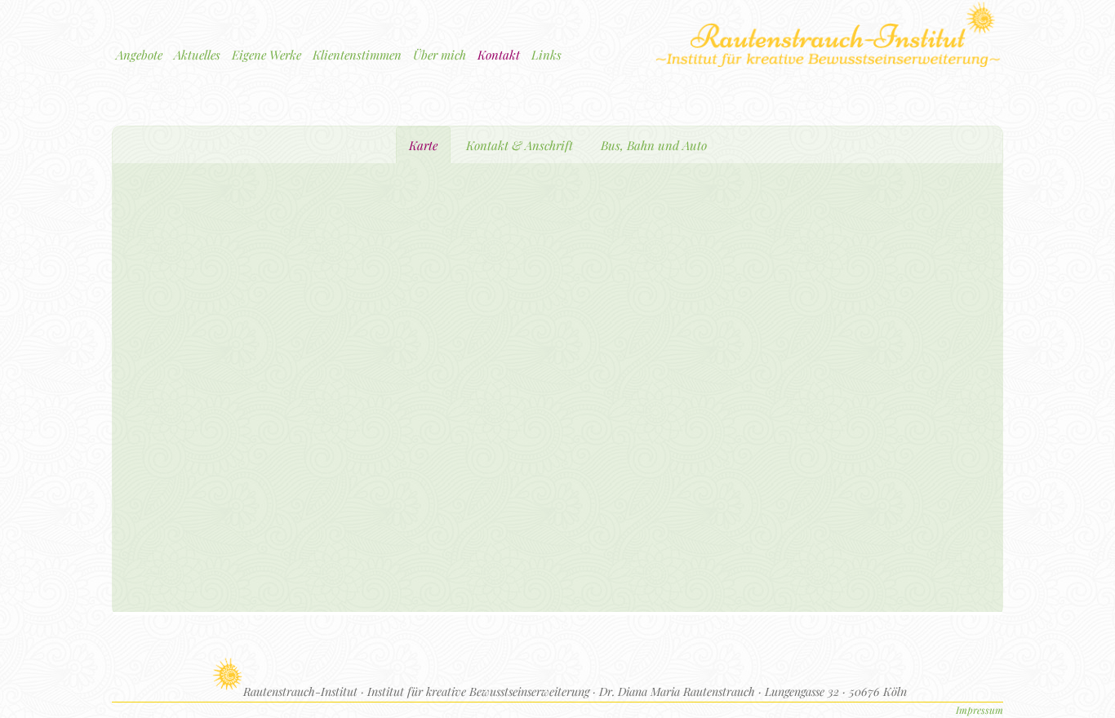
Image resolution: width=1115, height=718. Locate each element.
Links (546, 55)
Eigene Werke (266, 55)
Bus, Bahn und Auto (654, 145)
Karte (423, 145)
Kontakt (499, 55)
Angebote (139, 55)
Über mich (439, 55)
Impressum (979, 709)
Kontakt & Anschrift (519, 145)
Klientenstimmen (357, 55)
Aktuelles (197, 55)
